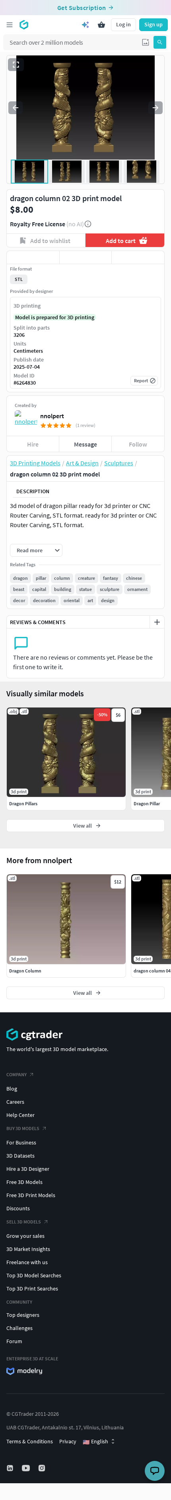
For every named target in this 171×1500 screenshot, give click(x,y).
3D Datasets (20, 1155)
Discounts (18, 1208)
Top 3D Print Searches (32, 1288)
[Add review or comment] (157, 622)
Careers (15, 1101)
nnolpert (52, 416)
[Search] (160, 42)
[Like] (33, 257)
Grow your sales (25, 1235)
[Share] (138, 257)
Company (16, 1074)
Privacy (67, 1441)
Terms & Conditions (29, 1441)
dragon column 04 (152, 971)
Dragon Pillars (23, 803)
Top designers (22, 1314)
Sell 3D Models (23, 1222)
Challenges (19, 1328)
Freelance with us (27, 1262)
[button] (145, 42)
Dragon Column (25, 971)
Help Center (20, 1115)
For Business (21, 1142)
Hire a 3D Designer (27, 1168)
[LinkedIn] (11, 1468)
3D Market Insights (28, 1249)
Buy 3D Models (22, 1128)
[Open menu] (9, 24)
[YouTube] (27, 1468)
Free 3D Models (24, 1182)
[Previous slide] (15, 107)
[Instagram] (43, 1468)
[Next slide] (155, 107)
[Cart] (101, 24)
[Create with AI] (85, 24)
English (95, 1442)
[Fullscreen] (16, 64)
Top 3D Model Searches (33, 1275)
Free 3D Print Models (30, 1195)
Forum (14, 1341)
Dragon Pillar (147, 803)
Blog (11, 1088)
